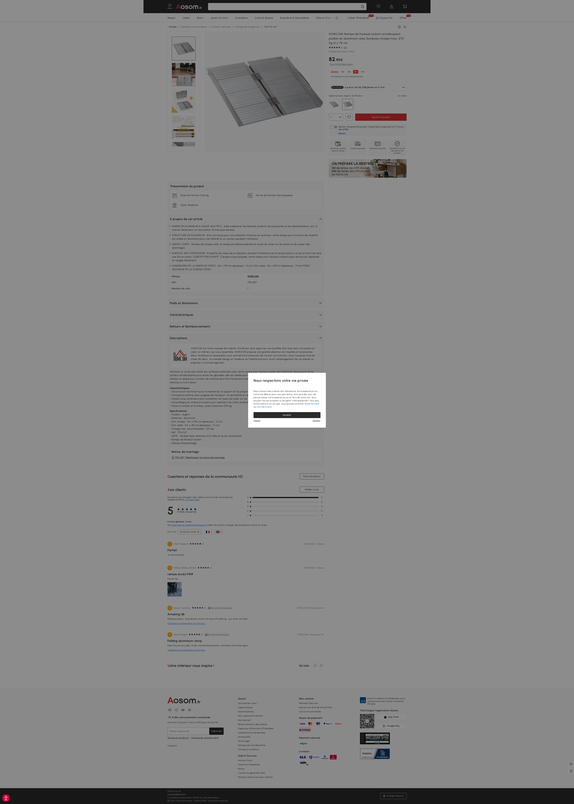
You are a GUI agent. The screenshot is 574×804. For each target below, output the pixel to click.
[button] (5, 798)
